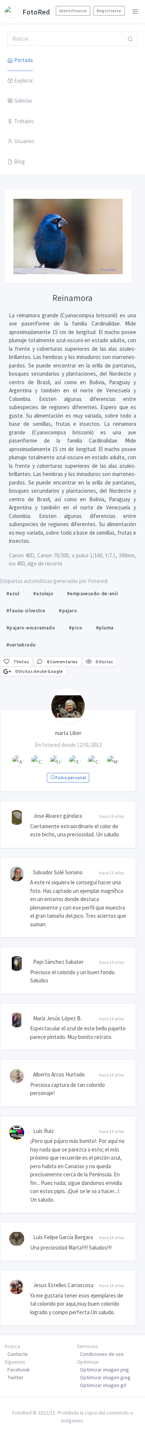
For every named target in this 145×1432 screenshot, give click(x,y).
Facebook (18, 1369)
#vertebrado (21, 645)
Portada (23, 60)
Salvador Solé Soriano (58, 872)
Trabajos (24, 120)
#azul (12, 593)
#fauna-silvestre (25, 611)
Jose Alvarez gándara (57, 815)
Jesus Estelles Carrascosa (63, 1285)
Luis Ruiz (43, 1130)
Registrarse (109, 10)
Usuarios (24, 141)
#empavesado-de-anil (92, 593)
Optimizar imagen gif (103, 1385)
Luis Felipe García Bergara (63, 1237)
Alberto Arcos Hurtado (59, 1074)
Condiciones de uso (102, 1354)
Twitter (15, 1377)
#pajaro (68, 611)
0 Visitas (104, 661)
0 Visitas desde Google (38, 671)
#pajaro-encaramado (30, 628)
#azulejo (43, 593)
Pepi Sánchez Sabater (58, 961)
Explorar (23, 80)
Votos (21, 661)
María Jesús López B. (57, 1018)
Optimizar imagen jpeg (105, 1377)
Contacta (17, 1354)
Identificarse (73, 10)
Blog (19, 161)
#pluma (104, 628)
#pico (75, 628)
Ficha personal (70, 777)
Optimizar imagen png (104, 1369)
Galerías (23, 100)
